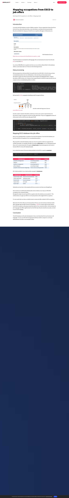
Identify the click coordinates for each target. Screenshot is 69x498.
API (22, 61)
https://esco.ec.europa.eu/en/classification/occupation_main (26, 56)
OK (55, 496)
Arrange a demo (62, 2)
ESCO (14, 61)
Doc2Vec (21, 95)
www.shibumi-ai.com (17, 110)
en (53, 2)
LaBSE (37, 204)
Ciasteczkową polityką (49, 496)
